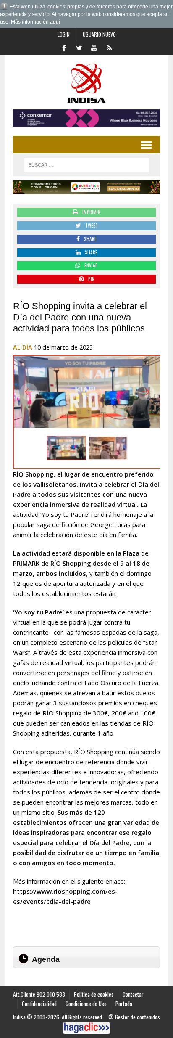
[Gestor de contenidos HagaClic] (86, 1028)
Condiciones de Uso (86, 1003)
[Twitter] (79, 47)
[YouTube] (94, 47)
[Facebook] (64, 47)
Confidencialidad (39, 1003)
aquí (55, 22)
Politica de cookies (94, 994)
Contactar (133, 994)
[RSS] (109, 47)
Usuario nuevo (99, 34)
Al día (22, 347)
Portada (123, 1003)
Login (64, 34)
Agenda (46, 959)
